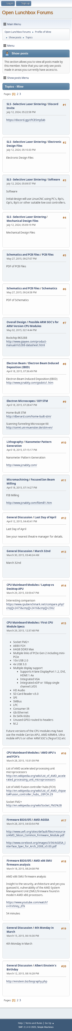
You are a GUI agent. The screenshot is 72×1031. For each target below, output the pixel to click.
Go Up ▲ (49, 1022)
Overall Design (16, 322)
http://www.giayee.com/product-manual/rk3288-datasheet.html (26, 343)
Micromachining (17, 479)
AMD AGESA (41, 820)
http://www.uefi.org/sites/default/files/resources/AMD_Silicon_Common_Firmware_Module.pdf (35, 833)
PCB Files (48, 254)
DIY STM (42, 401)
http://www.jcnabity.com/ (21, 465)
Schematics (49, 288)
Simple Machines (45, 1027)
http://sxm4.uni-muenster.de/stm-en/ (29, 427)
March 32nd (42, 551)
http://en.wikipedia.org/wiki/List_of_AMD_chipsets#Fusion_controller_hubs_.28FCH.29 (36, 792)
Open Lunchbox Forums (27, 12)
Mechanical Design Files (22, 221)
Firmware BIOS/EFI (19, 820)
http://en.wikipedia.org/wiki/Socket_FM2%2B (34, 805)
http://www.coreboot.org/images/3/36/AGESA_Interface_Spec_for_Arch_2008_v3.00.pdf (36, 844)
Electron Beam (16, 363)
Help (20, 1022)
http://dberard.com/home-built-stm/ (28, 416)
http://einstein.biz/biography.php (26, 981)
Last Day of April (45, 517)
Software (54, 179)
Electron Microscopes (21, 401)
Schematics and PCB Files (23, 254)
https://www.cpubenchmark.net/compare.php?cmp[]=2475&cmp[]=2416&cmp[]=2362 (35, 606)
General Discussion (19, 517)
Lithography (15, 442)
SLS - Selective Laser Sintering (26, 104)
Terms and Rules (33, 1022)
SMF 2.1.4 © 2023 (27, 1027)
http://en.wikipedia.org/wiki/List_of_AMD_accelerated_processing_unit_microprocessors (36, 777)
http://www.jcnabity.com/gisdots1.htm (29, 382)
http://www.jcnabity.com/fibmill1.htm (29, 503)
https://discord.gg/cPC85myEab (25, 120)
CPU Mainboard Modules (23, 585)
